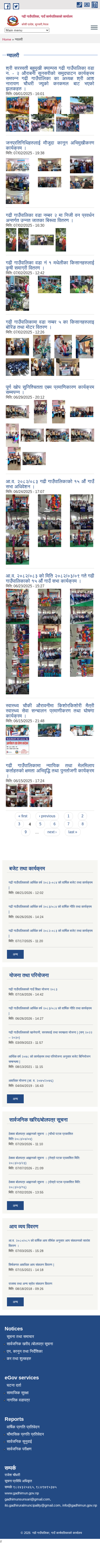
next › (52, 832)
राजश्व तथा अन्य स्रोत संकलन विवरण (30, 1283)
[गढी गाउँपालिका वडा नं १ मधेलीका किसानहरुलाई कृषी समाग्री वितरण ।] (17, 284)
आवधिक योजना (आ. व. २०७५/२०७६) (31, 1080)
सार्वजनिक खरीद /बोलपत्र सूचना (30, 1344)
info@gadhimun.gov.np (79, 1505)
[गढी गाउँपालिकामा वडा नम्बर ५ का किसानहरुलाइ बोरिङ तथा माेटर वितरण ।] (17, 346)
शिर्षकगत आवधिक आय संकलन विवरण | (31, 1264)
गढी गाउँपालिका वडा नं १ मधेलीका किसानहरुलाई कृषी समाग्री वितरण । (50, 265)
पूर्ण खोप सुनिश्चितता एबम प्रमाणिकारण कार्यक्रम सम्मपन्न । (50, 389)
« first (22, 816)
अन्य (15, 954)
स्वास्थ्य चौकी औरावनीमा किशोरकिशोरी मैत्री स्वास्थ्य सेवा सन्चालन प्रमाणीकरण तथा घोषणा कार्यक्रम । (50, 710)
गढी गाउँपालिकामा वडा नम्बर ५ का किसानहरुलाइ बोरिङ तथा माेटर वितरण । (50, 324)
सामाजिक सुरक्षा (18, 1393)
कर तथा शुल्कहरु (19, 1358)
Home (6, 39)
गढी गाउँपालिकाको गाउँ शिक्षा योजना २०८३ (33, 989)
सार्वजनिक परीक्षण (19, 1449)
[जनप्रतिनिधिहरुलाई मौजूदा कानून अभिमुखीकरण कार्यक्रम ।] (17, 164)
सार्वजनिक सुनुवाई (19, 1441)
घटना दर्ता (14, 1385)
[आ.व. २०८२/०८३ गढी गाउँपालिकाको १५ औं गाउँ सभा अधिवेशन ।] (17, 503)
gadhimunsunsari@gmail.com (27, 1499)
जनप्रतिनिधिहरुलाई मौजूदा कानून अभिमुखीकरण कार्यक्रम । (50, 145)
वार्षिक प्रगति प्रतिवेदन (23, 1427)
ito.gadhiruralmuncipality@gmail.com (32, 1505)
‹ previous (47, 816)
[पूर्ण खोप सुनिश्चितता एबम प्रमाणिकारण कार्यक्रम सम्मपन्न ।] (17, 412)
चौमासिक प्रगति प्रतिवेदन (25, 1434)
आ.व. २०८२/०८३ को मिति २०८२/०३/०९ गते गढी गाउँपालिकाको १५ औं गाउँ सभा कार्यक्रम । (50, 578)
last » (72, 832)
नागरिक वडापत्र (18, 1400)
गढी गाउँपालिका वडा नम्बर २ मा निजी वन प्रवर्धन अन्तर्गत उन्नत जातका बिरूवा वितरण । (50, 217)
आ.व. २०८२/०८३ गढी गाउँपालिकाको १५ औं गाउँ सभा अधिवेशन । (50, 484)
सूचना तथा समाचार (20, 1336)
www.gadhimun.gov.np (22, 1493)
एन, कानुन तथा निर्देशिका (25, 1351)
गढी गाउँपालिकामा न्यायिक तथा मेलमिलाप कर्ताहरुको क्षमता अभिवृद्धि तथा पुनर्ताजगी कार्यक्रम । (50, 770)
